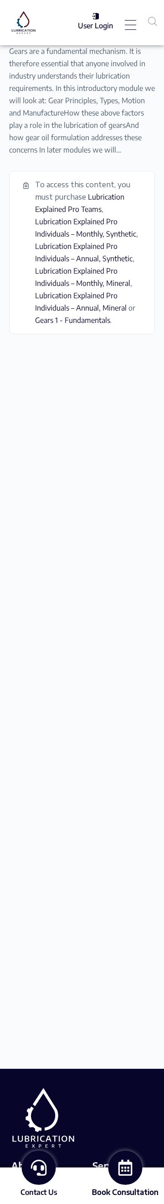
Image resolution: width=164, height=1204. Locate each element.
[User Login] (95, 16)
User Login (95, 25)
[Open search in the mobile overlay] (152, 21)
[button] (130, 25)
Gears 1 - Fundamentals (72, 320)
